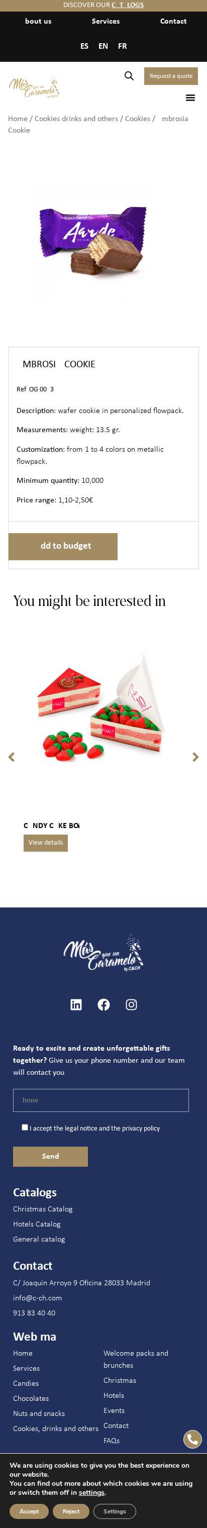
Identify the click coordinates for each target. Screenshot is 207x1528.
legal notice (81, 1129)
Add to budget (63, 546)
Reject (71, 1511)
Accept (29, 1511)
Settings (115, 1511)
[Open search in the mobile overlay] (129, 76)
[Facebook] (103, 1004)
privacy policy (141, 1129)
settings (92, 1492)
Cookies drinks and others (76, 119)
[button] (190, 97)
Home (18, 119)
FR (122, 46)
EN (103, 46)
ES (84, 46)
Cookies (137, 119)
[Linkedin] (75, 1004)
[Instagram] (131, 1004)
